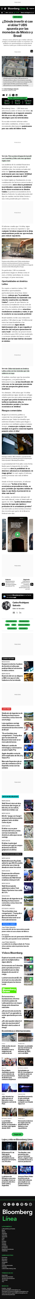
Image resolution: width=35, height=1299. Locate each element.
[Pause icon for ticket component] (2, 13)
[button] (31, 51)
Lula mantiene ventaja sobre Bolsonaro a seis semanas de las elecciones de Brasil (12, 726)
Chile (3, 1238)
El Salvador (5, 1247)
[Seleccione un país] (5, 9)
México (4, 1232)
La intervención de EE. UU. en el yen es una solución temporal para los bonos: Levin (12, 981)
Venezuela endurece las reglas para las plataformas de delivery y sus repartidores (25, 1124)
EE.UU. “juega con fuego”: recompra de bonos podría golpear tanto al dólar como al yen (12, 819)
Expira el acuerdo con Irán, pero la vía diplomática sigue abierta (12, 960)
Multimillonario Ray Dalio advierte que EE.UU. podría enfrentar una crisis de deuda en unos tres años (12, 864)
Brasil (3, 1230)
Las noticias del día (11, 621)
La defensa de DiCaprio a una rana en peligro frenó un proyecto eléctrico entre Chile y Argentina (9, 1181)
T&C (3, 1281)
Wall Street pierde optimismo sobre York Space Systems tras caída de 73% (10, 584)
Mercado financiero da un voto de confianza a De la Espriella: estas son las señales (12, 764)
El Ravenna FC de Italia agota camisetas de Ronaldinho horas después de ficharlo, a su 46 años (9, 1157)
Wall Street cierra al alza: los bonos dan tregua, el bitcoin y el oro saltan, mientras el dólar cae (11, 806)
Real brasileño (23, 628)
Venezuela (4, 1236)
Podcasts (4, 1267)
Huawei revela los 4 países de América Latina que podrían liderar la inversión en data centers (12, 667)
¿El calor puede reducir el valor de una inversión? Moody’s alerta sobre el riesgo (12, 1024)
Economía (4, 1257)
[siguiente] (31, 584)
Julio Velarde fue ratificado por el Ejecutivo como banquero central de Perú (9, 1100)
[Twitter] (17, 613)
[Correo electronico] (14, 613)
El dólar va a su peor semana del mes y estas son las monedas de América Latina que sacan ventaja (12, 832)
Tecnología (5, 1280)
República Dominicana (8, 1249)
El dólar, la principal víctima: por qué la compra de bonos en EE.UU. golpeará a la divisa (12, 846)
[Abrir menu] (2, 8)
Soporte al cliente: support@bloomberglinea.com (15, 1293)
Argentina (4, 1233)
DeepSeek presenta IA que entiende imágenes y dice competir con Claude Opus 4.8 (25, 1100)
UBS (7, 624)
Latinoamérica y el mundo (8, 1228)
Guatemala (4, 1250)
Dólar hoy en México (24, 624)
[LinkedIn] (20, 613)
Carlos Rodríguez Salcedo (11, 89)
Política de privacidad (7, 1277)
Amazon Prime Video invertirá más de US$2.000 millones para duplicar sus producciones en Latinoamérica (25, 1181)
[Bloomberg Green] (17, 990)
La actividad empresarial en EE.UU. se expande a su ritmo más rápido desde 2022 (9, 1124)
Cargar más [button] (17, 1134)
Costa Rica (5, 1246)
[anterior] (3, 584)
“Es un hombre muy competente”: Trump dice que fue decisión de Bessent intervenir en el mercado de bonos (12, 737)
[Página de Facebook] (4, 1204)
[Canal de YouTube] (13, 1204)
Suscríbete (5, 1275)
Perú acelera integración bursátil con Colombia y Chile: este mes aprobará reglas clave (17, 158)
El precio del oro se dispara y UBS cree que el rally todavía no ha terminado (12, 678)
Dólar (14, 624)
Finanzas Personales (7, 1265)
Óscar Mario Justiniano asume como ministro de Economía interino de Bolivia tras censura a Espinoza (9, 1074)
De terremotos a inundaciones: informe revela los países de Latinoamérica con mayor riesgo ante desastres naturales (12, 1001)
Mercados (17, 17)
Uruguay (4, 1244)
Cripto (3, 1264)
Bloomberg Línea (24, 621)
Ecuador (4, 1241)
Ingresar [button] (31, 8)
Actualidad (4, 1262)
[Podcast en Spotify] (30, 1204)
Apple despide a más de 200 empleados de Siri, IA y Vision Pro (12, 755)
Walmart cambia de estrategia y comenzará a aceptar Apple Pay (12, 747)
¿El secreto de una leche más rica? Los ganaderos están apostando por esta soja (12, 1014)
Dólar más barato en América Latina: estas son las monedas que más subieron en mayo (16, 371)
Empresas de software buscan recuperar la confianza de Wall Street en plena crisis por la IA (24, 585)
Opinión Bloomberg (9, 924)
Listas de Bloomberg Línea (9, 1268)
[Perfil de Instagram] (17, 1204)
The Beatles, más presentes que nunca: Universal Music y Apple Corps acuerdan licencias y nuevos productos (25, 1157)
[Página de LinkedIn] (21, 1204)
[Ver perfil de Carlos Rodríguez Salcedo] (7, 607)
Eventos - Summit (6, 1288)
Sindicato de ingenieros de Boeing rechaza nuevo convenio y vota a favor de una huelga (12, 716)
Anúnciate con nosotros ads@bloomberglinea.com (15, 1291)
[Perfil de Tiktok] (26, 1204)
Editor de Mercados (18, 608)
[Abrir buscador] (27, 8)
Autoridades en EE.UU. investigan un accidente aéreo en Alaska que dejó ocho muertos (25, 1074)
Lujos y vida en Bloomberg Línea (17, 1139)
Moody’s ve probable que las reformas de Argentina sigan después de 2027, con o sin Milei (25, 1049)
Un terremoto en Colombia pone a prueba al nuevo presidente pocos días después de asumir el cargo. (12, 969)
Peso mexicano (12, 628)
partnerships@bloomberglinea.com (11, 1290)
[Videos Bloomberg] (17, 953)
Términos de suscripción (8, 1278)
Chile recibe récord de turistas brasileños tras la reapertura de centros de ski (9, 1049)
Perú (3, 1240)
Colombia (4, 1235)
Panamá (4, 1243)
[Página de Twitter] (8, 1204)
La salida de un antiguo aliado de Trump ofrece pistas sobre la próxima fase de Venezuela (16, 946)
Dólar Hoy (4, 1260)
